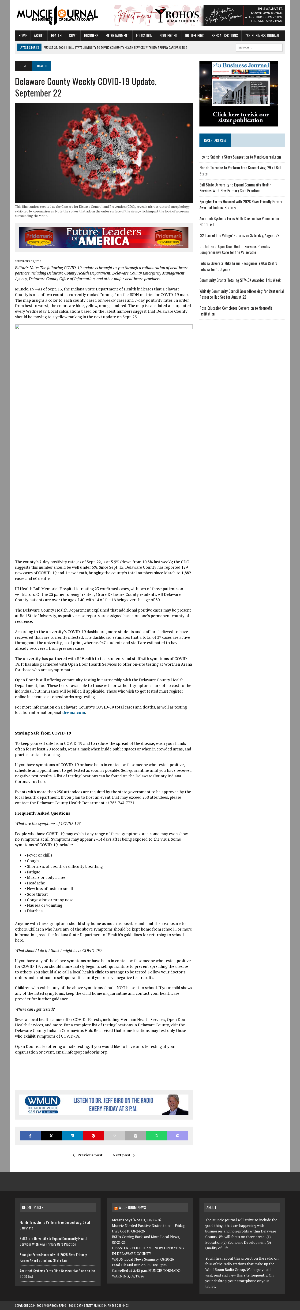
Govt (73, 35)
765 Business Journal (262, 35)
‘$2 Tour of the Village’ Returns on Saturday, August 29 (239, 235)
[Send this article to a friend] (114, 1135)
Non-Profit (169, 35)
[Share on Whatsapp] (156, 1135)
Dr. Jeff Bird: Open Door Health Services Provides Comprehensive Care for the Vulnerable (234, 249)
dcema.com (73, 712)
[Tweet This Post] (51, 1135)
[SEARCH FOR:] (259, 47)
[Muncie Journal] (58, 15)
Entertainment (117, 35)
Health (56, 35)
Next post (121, 1155)
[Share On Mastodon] (177, 1135)
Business (91, 35)
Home (23, 35)
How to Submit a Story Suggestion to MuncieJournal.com (240, 157)
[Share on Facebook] (30, 1135)
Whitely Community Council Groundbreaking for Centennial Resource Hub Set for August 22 (241, 294)
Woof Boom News (132, 1207)
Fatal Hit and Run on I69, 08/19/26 (139, 1264)
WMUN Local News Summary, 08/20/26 (143, 1259)
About (39, 35)
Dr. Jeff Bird (194, 35)
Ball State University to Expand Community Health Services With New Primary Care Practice (235, 188)
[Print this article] (135, 1135)
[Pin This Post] (93, 1135)
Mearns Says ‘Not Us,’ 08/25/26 (136, 1219)
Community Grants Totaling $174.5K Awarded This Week (240, 280)
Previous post (89, 1155)
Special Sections (225, 35)
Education (144, 35)
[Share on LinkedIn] (72, 1135)
